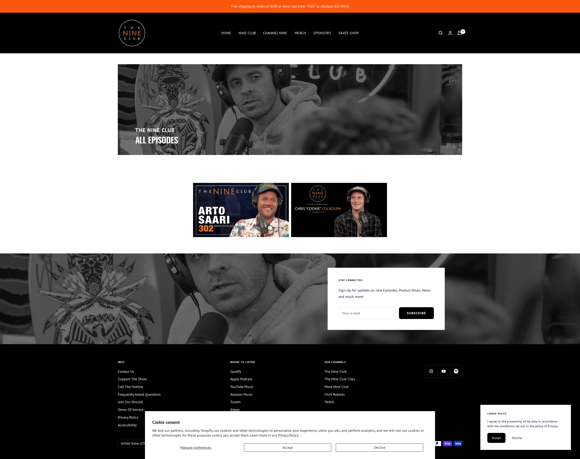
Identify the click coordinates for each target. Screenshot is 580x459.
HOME (226, 32)
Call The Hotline (130, 386)
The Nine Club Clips (339, 379)
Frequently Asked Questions (139, 394)
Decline (379, 447)
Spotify (235, 371)
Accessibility (127, 425)
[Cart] (460, 33)
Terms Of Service (130, 409)
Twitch (329, 402)
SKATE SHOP (348, 32)
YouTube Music (242, 386)
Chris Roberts (334, 394)
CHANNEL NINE (275, 32)
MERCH (300, 32)
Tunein (235, 402)
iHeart (234, 409)
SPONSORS (322, 32)
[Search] (441, 33)
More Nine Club (336, 386)
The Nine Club (335, 371)
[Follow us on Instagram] (431, 371)
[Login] (450, 33)
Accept (288, 447)
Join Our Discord (130, 402)
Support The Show (132, 379)
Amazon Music (241, 394)
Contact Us (126, 371)
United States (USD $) (135, 443)
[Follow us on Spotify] (456, 371)
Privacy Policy (288, 435)
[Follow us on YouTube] (443, 371)
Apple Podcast (241, 379)
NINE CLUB (247, 32)
